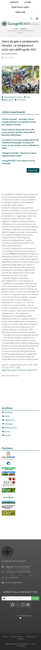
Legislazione (9, 420)
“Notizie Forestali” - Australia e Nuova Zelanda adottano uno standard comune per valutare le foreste (19, 122)
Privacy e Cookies (17, 637)
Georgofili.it (14, 2)
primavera (21, 100)
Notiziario (23, 29)
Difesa (7, 416)
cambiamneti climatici (13, 97)
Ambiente (8, 412)
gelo (28, 97)
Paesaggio (8, 424)
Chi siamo (27, 2)
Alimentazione (10, 427)
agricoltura (8, 100)
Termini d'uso (31, 637)
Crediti (5, 637)
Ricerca (7, 435)
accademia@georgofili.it (14, 582)
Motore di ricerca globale (20, 7)
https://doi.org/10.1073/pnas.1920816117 (19, 370)
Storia (6, 431)
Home (16, 29)
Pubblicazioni (20, 12)
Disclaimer (20, 639)
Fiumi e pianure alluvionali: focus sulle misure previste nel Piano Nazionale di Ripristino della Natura (18, 132)
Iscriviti (35, 598)
